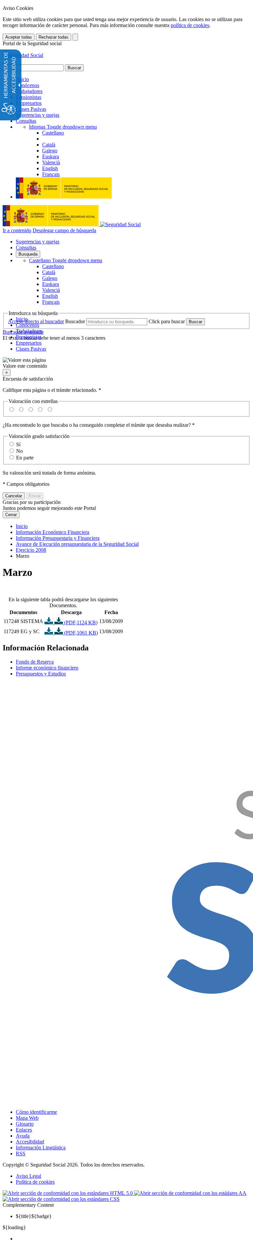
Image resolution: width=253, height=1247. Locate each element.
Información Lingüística (41, 1147)
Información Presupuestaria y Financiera (57, 538)
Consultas (26, 121)
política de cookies (190, 25)
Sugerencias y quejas (37, 115)
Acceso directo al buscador (36, 321)
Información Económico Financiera (52, 532)
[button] (126, 363)
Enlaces (24, 1130)
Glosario (25, 1124)
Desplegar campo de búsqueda (64, 230)
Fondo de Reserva (35, 662)
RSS (20, 1153)
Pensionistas (28, 97)
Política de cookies (35, 1182)
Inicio (22, 79)
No (19, 451)
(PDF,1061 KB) (80, 633)
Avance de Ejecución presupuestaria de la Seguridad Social (77, 544)
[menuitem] (133, 1239)
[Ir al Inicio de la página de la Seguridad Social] (23, 55)
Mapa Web (27, 1118)
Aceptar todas (18, 37)
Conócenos (27, 85)
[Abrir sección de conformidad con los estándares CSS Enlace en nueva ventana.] (61, 1199)
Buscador (75, 321)
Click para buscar (167, 321)
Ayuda (23, 1135)
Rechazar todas (54, 37)
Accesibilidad (30, 1141)
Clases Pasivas (31, 109)
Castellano (65, 260)
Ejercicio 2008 (31, 550)
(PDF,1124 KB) (80, 622)
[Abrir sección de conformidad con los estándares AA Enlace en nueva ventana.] (190, 1193)
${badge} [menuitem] (34, 1216)
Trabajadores (29, 91)
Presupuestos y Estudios (41, 673)
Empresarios (29, 103)
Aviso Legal (28, 1176)
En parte (25, 457)
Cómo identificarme (36, 1112)
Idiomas (63, 127)
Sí (18, 444)
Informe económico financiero (47, 667)
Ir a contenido (17, 230)
